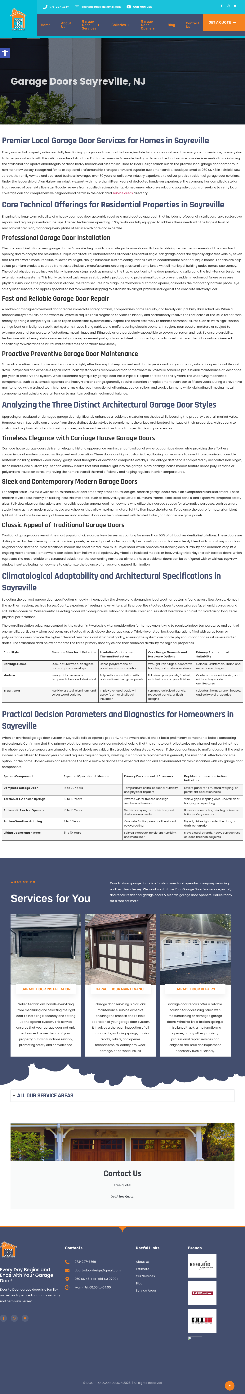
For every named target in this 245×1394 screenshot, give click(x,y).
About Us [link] (66, 25)
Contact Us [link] (192, 25)
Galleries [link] (120, 25)
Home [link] (45, 25)
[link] (5, 53)
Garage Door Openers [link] (148, 24)
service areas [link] (123, 193)
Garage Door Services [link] (91, 24)
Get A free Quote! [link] (122, 1196)
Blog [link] (171, 25)
